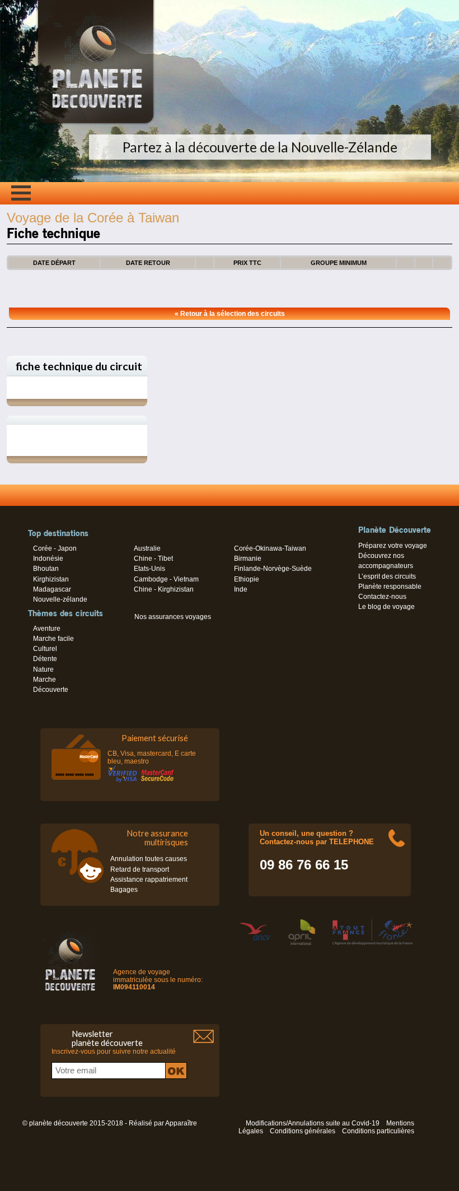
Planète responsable (389, 586)
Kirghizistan (51, 579)
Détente (45, 659)
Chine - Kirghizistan (164, 589)
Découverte (50, 690)
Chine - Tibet (153, 558)
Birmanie (247, 558)
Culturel (45, 649)
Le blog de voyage (386, 607)
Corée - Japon (55, 548)
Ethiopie (246, 579)
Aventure (46, 628)
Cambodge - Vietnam (166, 579)
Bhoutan (46, 569)
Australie (147, 548)
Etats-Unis (149, 569)
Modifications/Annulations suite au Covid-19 (313, 1123)
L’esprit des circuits (387, 576)
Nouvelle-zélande (60, 599)
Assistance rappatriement (149, 879)
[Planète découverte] (70, 963)
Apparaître (181, 1123)
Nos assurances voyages (172, 617)
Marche (44, 679)
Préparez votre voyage (392, 546)
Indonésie (48, 558)
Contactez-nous (382, 597)
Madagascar (52, 589)
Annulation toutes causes (148, 859)
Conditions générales (302, 1131)
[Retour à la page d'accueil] (96, 123)
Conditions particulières (378, 1131)
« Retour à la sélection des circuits (230, 314)
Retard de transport (139, 869)
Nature (43, 669)
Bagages (124, 890)
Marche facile (53, 639)
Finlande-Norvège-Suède (273, 569)
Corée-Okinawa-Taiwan (270, 548)
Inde (240, 589)
